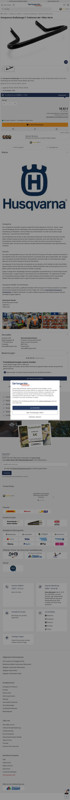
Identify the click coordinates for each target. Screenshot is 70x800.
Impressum (38, 417)
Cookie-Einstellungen (45, 401)
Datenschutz (32, 417)
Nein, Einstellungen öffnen (35, 413)
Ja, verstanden (35, 408)
